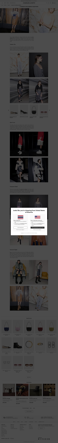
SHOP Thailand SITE (20, 227)
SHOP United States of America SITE (37, 227)
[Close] (46, 208)
